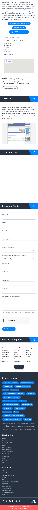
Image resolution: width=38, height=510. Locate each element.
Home (4, 438)
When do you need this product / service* (14, 255)
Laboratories (7, 408)
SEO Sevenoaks (6, 488)
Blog (3, 479)
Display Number (14, 37)
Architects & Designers (11, 383)
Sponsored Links (9, 83)
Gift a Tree (5, 456)
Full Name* (5, 214)
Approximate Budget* (8, 247)
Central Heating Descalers (5, 350)
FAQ (3, 462)
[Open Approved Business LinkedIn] (13, 501)
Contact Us (19, 367)
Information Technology (11, 404)
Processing (7, 412)
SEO (3, 445)
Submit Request (9, 329)
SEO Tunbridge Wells (8, 492)
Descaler (5, 354)
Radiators (17, 352)
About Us (18, 78)
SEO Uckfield (6, 495)
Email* (4, 222)
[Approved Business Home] (33, 501)
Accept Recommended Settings (19, 23)
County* (4, 288)
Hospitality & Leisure (10, 401)
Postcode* (5, 264)
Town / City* (6, 280)
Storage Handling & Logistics (12, 419)
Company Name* (7, 239)
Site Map (4, 471)
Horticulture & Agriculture (11, 397)
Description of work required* (11, 296)
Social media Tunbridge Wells (10, 481)
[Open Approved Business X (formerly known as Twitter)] (20, 501)
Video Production (7, 452)
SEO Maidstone (6, 486)
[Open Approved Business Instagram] (6, 501)
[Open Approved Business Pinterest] (10, 501)
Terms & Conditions (8, 475)
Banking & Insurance (27, 383)
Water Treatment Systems (29, 359)
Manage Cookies (19, 27)
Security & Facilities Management (13, 415)
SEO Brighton (6, 484)
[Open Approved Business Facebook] (3, 501)
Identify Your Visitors (8, 443)
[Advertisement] (19, 178)
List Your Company (7, 441)
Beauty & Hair (8, 386)
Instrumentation (27, 404)
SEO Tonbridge (6, 490)
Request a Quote (24, 83)
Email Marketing (7, 449)
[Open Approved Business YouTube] (16, 501)
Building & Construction (22, 386)
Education (14, 390)
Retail (15, 412)
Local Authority (20, 408)
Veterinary (28, 419)
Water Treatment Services (29, 352)
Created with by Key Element (19, 508)
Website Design (7, 447)
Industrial (22, 401)
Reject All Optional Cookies (19, 32)
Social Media (6, 454)
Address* (5, 272)
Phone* (4, 231)
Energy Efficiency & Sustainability (14, 393)
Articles (4, 460)
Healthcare (31, 393)
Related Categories (10, 88)
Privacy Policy (27, 13)
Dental (6, 390)
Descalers (5, 357)
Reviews (4, 458)
